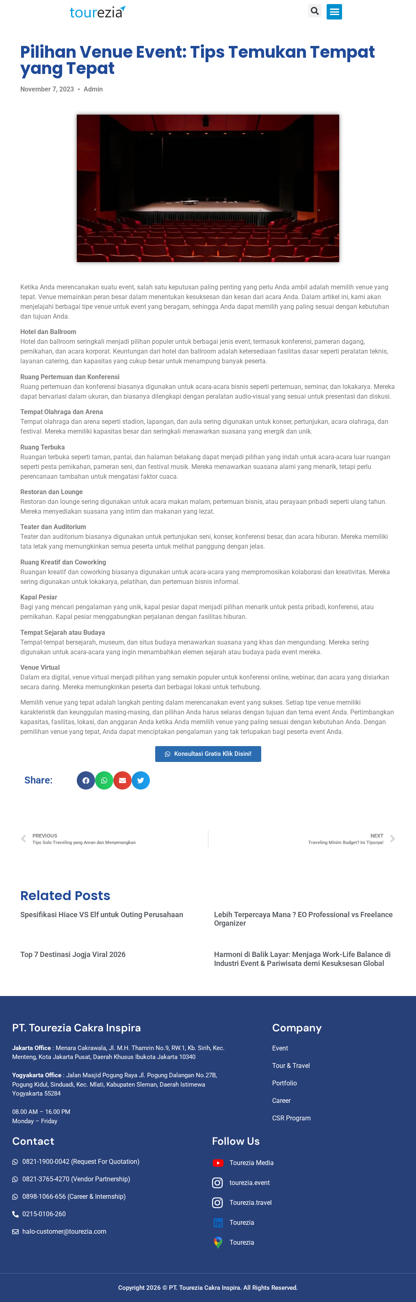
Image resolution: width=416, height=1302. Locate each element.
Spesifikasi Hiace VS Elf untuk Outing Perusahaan (101, 914)
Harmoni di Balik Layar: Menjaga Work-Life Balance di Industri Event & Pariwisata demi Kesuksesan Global (302, 959)
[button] (334, 12)
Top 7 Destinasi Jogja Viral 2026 (73, 954)
